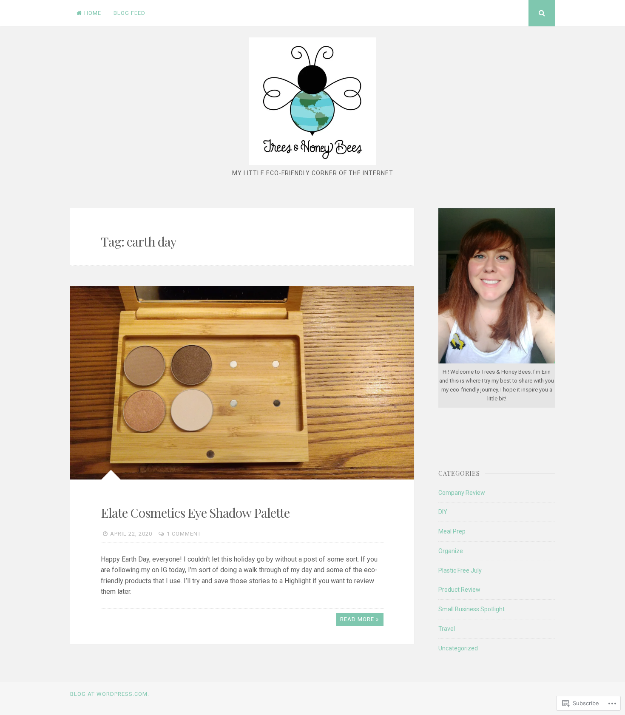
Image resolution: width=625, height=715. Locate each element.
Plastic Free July (460, 570)
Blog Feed (129, 13)
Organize (450, 551)
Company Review (461, 492)
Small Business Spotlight (471, 609)
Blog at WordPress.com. (109, 694)
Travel (446, 628)
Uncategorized (458, 648)
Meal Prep (452, 531)
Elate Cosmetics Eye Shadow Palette (195, 512)
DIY (442, 511)
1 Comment (184, 534)
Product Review (459, 589)
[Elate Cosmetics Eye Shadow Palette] (242, 383)
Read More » (359, 619)
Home (92, 13)
